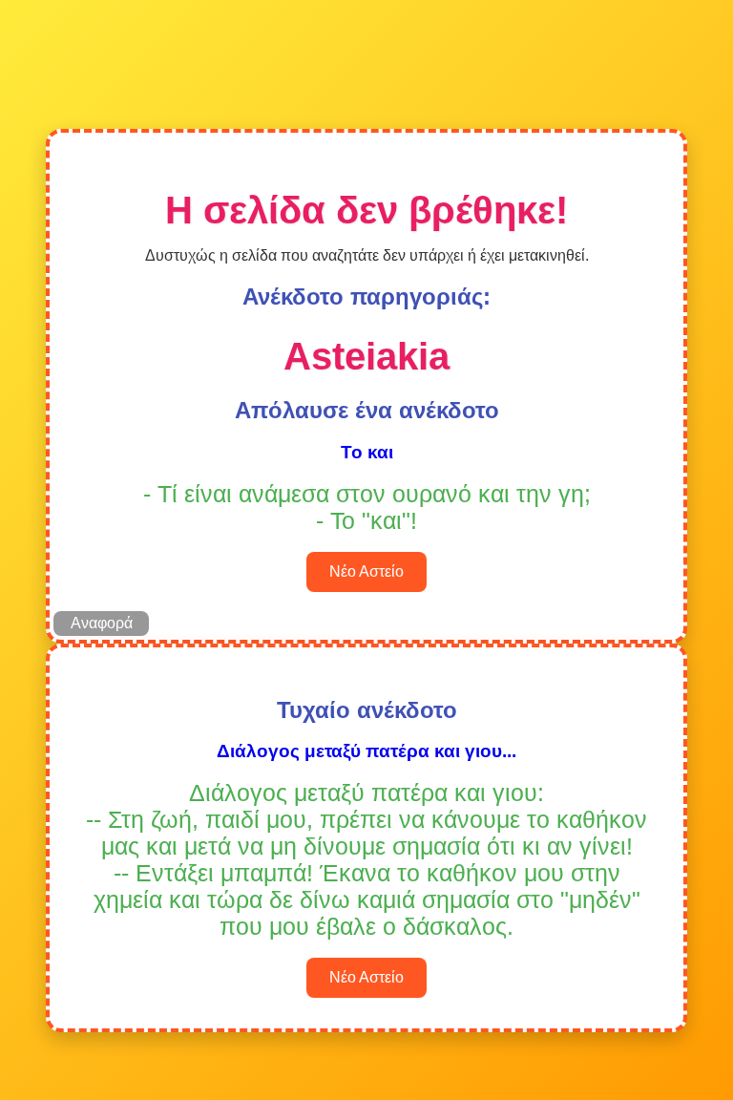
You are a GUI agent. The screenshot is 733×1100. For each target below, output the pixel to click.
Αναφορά (102, 623)
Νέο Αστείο (366, 571)
